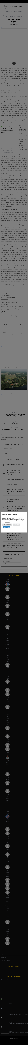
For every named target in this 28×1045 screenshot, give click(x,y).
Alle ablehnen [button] (16, 524)
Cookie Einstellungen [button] (7, 524)
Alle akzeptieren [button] (7, 527)
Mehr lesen (7, 522)
